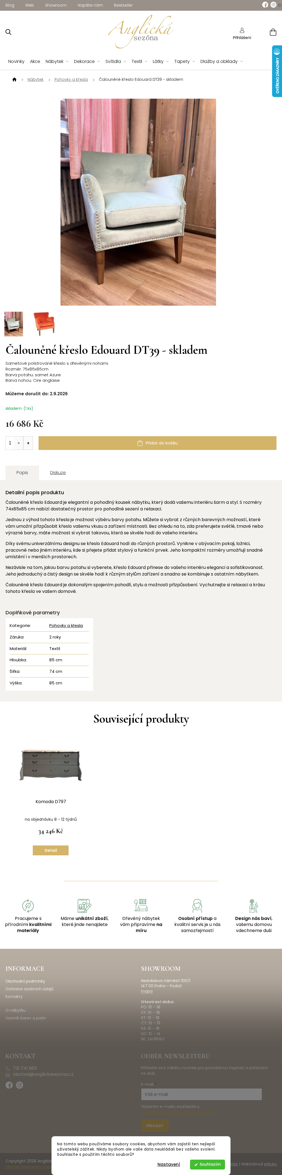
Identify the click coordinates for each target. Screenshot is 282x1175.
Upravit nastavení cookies (32, 1167)
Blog (10, 5)
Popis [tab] (22, 472)
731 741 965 (25, 1068)
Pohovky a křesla (66, 625)
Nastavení (169, 1164)
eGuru (270, 1164)
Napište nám (90, 5)
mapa (147, 991)
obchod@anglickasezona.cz (43, 1074)
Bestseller (123, 5)
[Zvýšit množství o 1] (28, 443)
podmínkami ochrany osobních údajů (177, 1112)
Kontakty (14, 996)
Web (29, 5)
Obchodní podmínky (25, 981)
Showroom (56, 5)
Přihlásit (155, 1126)
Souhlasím (210, 1164)
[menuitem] (16, 61)
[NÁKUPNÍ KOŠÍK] (266, 32)
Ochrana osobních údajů (29, 989)
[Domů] (14, 79)
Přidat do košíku (162, 443)
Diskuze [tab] (58, 472)
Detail (51, 850)
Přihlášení (242, 37)
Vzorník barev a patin (26, 1018)
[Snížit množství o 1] (18, 443)
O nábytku (16, 1010)
